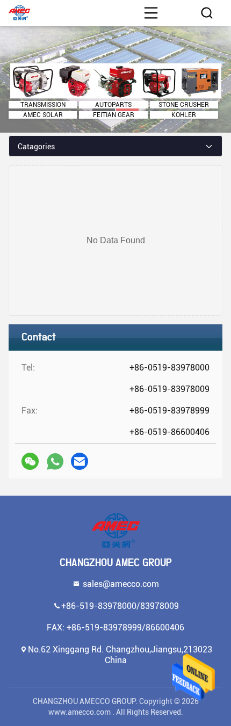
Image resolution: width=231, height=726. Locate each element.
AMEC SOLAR (43, 115)
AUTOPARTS (113, 104)
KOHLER (183, 115)
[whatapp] (55, 462)
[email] (79, 461)
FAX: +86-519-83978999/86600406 (115, 627)
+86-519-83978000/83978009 (120, 605)
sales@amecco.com (120, 583)
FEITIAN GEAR (113, 115)
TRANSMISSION (43, 104)
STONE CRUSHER (183, 104)
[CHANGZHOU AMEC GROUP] (115, 530)
